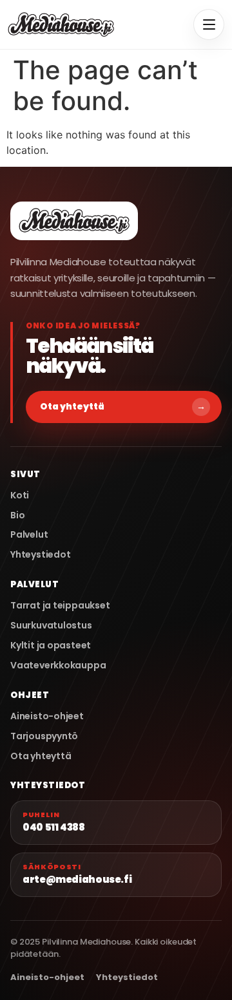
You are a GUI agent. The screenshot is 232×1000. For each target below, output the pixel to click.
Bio (17, 515)
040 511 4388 (54, 821)
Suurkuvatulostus (51, 625)
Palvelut (29, 535)
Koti (19, 495)
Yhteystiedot (40, 555)
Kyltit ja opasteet (50, 645)
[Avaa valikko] (208, 24)
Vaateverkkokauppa (58, 665)
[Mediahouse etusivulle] (61, 24)
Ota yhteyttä (123, 407)
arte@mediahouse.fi (77, 874)
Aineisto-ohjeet (47, 716)
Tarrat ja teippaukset (60, 605)
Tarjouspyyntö (44, 736)
